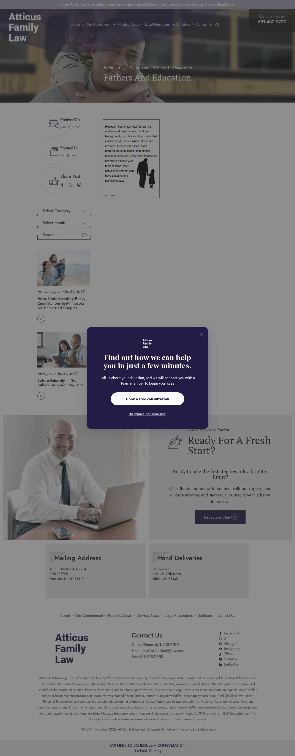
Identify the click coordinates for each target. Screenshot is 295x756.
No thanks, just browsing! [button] (148, 414)
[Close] (201, 334)
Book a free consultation (147, 398)
